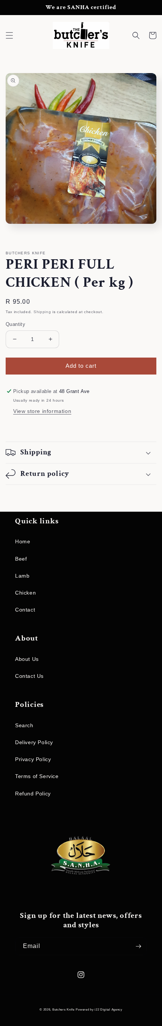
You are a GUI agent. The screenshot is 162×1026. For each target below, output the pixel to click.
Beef (21, 559)
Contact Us (29, 676)
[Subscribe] (138, 946)
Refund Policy (33, 794)
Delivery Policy (34, 742)
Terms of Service (37, 776)
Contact (25, 610)
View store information (42, 411)
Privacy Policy (33, 759)
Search (24, 725)
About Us (27, 659)
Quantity (15, 324)
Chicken (25, 593)
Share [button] (22, 427)
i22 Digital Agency (108, 1009)
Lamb (22, 576)
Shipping (42, 312)
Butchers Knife (63, 1009)
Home (22, 541)
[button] (9, 35)
